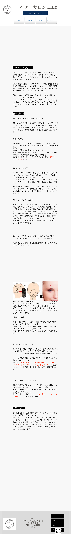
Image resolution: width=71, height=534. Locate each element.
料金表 (53, 525)
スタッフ (54, 520)
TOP (52, 516)
